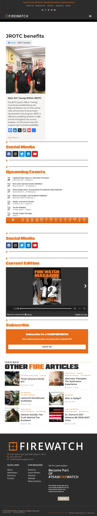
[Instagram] (45, 9)
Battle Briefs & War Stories (30, 375)
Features (43, 375)
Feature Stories (70, 373)
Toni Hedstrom (85, 375)
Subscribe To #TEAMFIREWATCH (47, 334)
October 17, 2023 (28, 385)
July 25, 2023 (27, 404)
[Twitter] (48, 9)
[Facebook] (42, 9)
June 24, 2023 (71, 424)
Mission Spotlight (71, 411)
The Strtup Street (88, 513)
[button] (90, 16)
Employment (69, 395)
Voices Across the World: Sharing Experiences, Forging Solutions (49, 2)
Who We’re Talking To (28, 395)
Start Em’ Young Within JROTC (24, 98)
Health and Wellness (72, 375)
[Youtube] (54, 9)
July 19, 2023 (71, 401)
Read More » (13, 137)
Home (13, 43)
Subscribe (17, 325)
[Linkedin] (51, 9)
